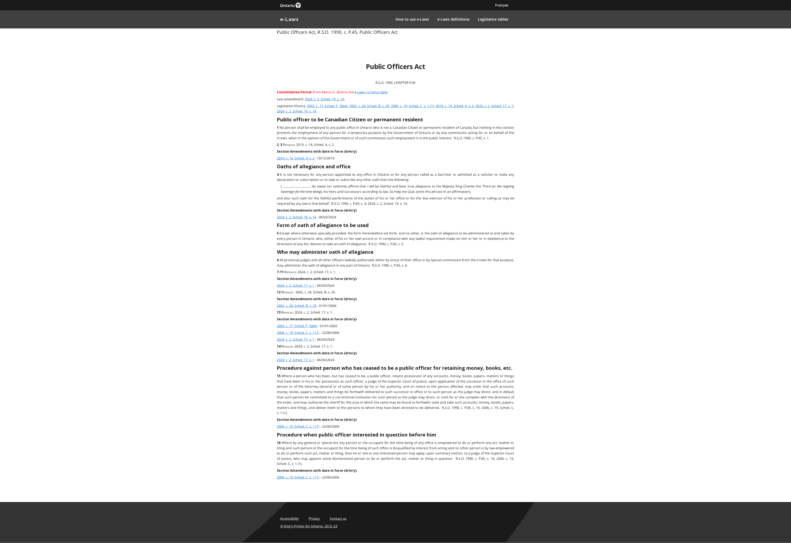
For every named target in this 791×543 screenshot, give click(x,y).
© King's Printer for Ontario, (308, 526)
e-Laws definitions (453, 19)
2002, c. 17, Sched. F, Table (327, 106)
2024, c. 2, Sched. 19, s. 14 (324, 99)
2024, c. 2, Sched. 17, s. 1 (494, 106)
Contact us (338, 518)
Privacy (314, 518)
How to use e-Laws (412, 19)
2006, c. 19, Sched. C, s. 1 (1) (412, 106)
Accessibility (289, 518)
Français (501, 5)
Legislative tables (493, 19)
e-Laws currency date (371, 92)
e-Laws (289, 19)
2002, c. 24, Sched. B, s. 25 (369, 106)
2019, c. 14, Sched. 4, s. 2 (455, 106)
